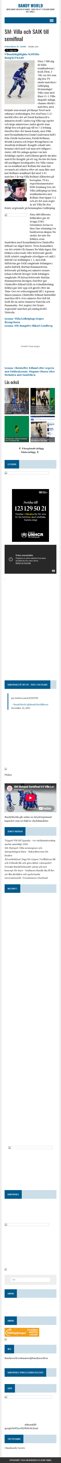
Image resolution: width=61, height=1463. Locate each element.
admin (23, 46)
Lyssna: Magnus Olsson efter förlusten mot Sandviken (30, 373)
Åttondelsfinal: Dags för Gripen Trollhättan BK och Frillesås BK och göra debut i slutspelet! (42, 409)
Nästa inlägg (28, 452)
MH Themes (47, 1460)
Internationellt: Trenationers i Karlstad (26, 877)
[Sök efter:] (30, 1279)
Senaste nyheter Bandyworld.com (39, 439)
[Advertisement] (30, 601)
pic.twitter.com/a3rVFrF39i (24, 698)
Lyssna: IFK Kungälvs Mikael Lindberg (29, 325)
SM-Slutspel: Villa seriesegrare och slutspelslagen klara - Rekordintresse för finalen (15, 408)
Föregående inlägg (33, 448)
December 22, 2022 (20, 707)
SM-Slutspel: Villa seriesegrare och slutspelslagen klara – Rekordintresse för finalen (26, 851)
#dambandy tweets (15, 1448)
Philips (8, 774)
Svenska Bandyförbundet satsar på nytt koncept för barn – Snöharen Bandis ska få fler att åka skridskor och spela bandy (29, 870)
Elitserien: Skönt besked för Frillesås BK (16, 439)
